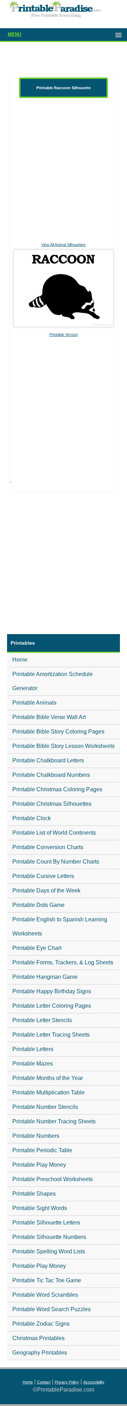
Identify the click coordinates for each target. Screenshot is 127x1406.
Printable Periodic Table (42, 1150)
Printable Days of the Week (46, 891)
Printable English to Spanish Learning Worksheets (59, 926)
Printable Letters (32, 1049)
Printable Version (63, 334)
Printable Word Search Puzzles (51, 1309)
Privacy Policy (67, 1382)
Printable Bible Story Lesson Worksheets (63, 746)
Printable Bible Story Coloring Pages (58, 732)
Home (20, 660)
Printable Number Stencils (45, 1107)
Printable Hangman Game (45, 977)
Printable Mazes (32, 1064)
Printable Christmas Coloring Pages (57, 789)
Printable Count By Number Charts (55, 862)
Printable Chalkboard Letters (48, 760)
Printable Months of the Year (47, 1078)
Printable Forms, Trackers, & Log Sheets (62, 962)
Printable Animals (34, 703)
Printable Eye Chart (36, 948)
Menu (14, 34)
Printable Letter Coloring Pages (51, 1006)
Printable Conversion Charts (47, 847)
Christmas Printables (38, 1338)
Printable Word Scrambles (45, 1295)
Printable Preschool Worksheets (52, 1179)
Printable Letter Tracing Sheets (51, 1035)
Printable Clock (31, 818)
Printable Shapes (34, 1194)
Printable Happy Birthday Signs (51, 991)
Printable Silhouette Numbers (49, 1237)
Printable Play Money (39, 1165)
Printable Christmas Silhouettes (51, 804)
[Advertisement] (63, 169)
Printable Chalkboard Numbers (51, 775)
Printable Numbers (35, 1136)
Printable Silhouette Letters (46, 1223)
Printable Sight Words (39, 1208)
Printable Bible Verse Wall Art (49, 717)
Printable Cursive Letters (43, 876)
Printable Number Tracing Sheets (54, 1121)
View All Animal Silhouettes (63, 244)
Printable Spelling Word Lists (48, 1251)
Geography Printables (39, 1353)
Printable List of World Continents (54, 833)
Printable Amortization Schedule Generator (52, 681)
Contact (43, 1382)
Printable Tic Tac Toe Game (46, 1280)
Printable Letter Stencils (42, 1020)
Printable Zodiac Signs (40, 1324)
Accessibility (93, 1382)
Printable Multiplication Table (48, 1092)
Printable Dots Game (38, 905)
